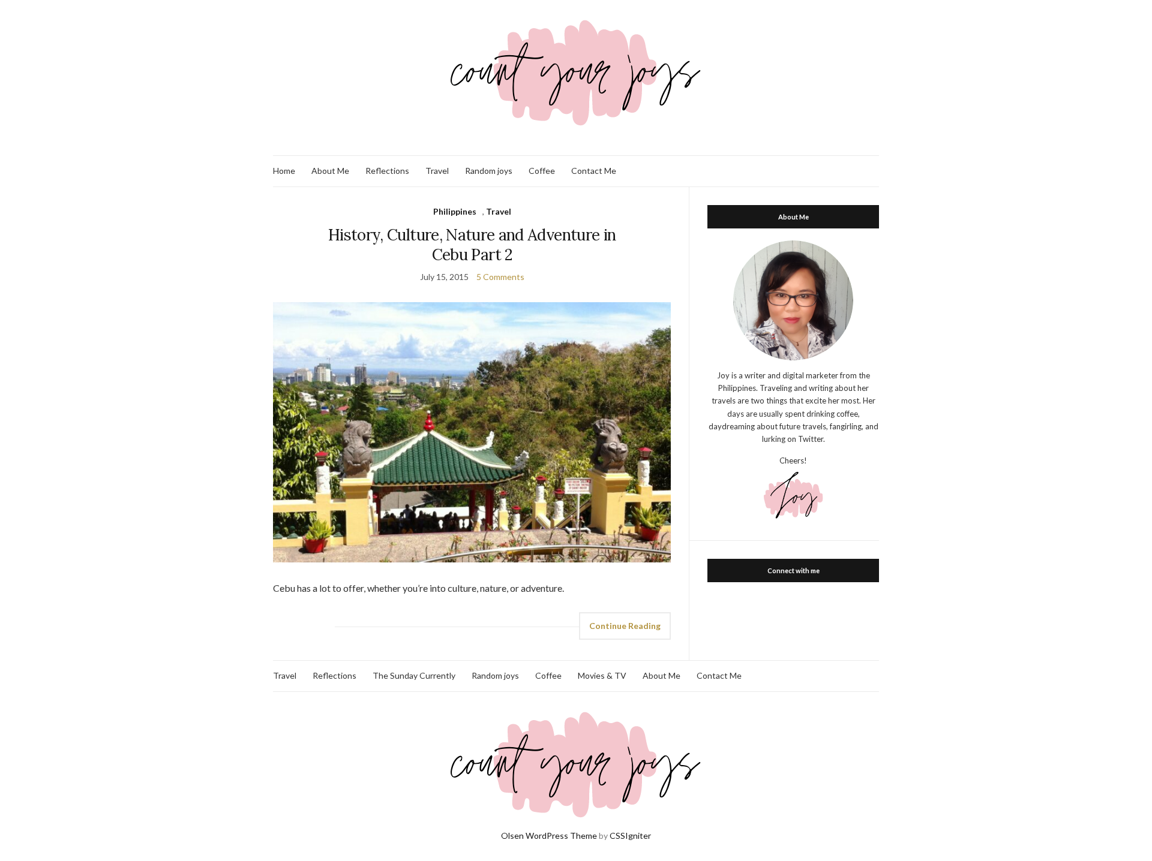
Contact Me (593, 170)
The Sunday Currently (414, 675)
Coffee (542, 170)
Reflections (387, 170)
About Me (330, 170)
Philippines (454, 211)
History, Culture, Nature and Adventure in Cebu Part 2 (472, 244)
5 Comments (500, 277)
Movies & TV (602, 675)
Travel (437, 170)
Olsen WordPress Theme (549, 835)
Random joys (488, 170)
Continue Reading (625, 626)
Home (284, 170)
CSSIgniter (630, 835)
